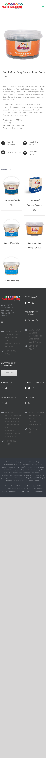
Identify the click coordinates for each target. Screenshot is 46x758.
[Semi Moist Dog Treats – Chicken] (34, 219)
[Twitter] (29, 320)
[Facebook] (26, 303)
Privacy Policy (25, 491)
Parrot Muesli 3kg (11, 243)
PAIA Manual (38, 491)
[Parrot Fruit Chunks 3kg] (11, 176)
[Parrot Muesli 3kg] (11, 219)
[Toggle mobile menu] (43, 6)
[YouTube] (29, 303)
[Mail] (2, 322)
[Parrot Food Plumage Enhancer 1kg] (34, 176)
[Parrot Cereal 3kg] (11, 257)
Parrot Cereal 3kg (11, 281)
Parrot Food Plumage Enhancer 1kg (34, 205)
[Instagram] (33, 303)
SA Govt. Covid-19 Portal (14, 486)
